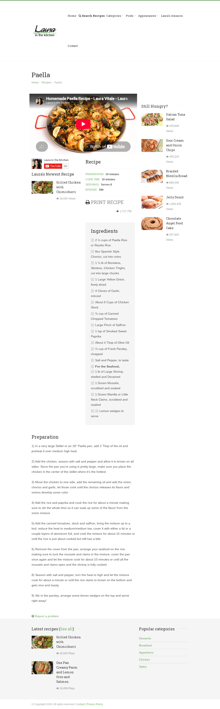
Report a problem (46, 616)
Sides (143, 666)
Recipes (46, 82)
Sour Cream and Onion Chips (175, 145)
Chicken (144, 659)
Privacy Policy (95, 704)
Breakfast (145, 645)
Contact (73, 46)
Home (72, 16)
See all (66, 628)
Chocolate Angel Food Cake (174, 223)
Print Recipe (107, 202)
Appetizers (146, 652)
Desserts (145, 638)
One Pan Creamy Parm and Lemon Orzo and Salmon (67, 672)
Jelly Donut (175, 197)
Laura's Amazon (172, 16)
